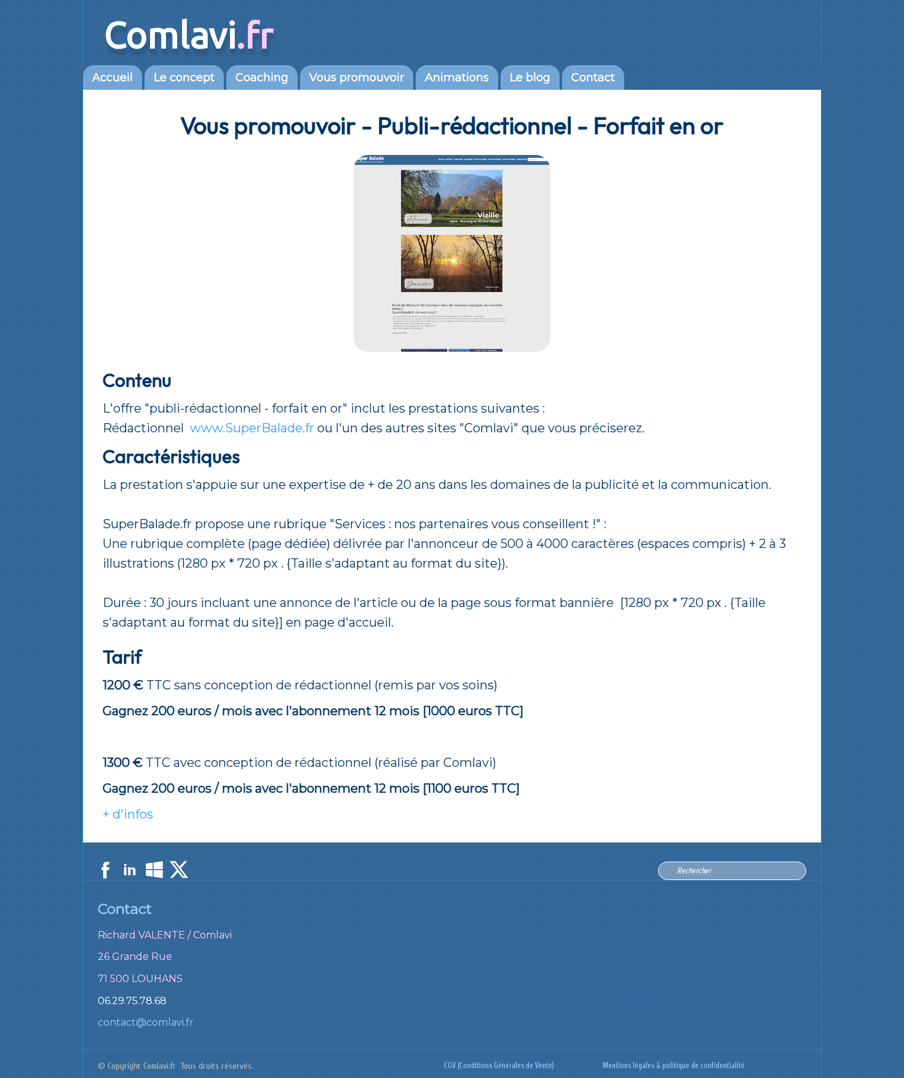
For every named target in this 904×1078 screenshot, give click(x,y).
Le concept (184, 77)
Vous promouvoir (356, 77)
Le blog (530, 77)
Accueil (112, 77)
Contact (593, 77)
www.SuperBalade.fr (252, 428)
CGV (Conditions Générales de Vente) (499, 1065)
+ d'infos (128, 814)
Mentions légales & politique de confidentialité (674, 1065)
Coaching (262, 77)
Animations (457, 77)
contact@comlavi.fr (146, 1022)
